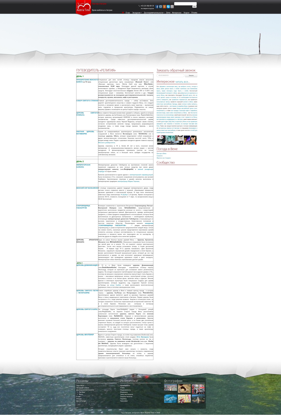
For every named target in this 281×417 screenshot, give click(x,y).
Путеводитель (125, 385)
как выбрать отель (184, 86)
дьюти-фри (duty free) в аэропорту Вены (174, 121)
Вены (81, 394)
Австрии (82, 392)
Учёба (122, 387)
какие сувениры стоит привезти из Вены (184, 117)
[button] (172, 6)
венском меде (161, 113)
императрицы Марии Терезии (128, 181)
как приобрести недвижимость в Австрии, (170, 119)
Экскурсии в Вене (82, 387)
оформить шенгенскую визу (168, 86)
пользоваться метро (163, 102)
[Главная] (123, 12)
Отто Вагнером (143, 337)
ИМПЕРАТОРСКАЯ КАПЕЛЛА (83, 166)
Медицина (124, 392)
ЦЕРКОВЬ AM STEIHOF (85, 334)
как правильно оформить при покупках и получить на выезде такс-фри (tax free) (177, 123)
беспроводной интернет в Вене (167, 93)
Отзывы (194, 12)
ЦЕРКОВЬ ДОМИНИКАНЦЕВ (87, 265)
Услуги (186, 13)
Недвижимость (125, 390)
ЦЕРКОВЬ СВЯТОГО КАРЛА (86, 309)
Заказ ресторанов (126, 394)
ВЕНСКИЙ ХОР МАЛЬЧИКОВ (87, 188)
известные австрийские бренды (167, 104)
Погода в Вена (161, 153)
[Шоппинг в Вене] (177, 140)
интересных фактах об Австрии (169, 128)
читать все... (182, 81)
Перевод (123, 398)
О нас (78, 396)
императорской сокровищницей (141, 174)
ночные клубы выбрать (189, 104)
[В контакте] (160, 6)
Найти (194, 6)
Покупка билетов (126, 396)
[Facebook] (157, 6)
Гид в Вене (80, 385)
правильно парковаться (179, 99)
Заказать (191, 75)
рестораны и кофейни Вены (179, 106)
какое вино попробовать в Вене (176, 113)
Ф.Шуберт (124, 194)
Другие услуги (81, 401)
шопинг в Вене (188, 102)
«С (99, 225)
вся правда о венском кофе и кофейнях (184, 110)
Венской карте (187, 95)
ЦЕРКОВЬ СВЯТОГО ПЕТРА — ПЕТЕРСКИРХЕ (87, 291)
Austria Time (83, 10)
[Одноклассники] (164, 6)
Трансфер (124, 401)
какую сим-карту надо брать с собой (175, 91)
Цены (168, 12)
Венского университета (106, 142)
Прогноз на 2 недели (164, 158)
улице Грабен (115, 285)
